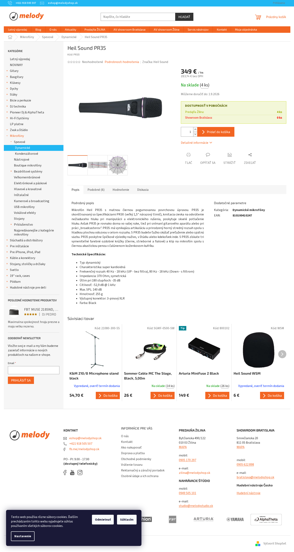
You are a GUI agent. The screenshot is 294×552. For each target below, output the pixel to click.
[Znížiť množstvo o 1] (195, 134)
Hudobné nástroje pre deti (28, 287)
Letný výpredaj (20, 59)
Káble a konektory (22, 258)
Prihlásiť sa (21, 380)
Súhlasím (127, 519)
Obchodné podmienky (136, 459)
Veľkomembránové (27, 177)
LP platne (16, 124)
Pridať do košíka (218, 132)
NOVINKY (16, 65)
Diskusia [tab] (143, 190)
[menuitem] (17, 29)
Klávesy (15, 83)
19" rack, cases (20, 276)
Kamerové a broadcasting (31, 201)
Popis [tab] (75, 190)
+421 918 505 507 (80, 443)
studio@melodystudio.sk (196, 506)
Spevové (19, 142)
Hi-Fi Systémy (19, 118)
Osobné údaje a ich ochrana (139, 476)
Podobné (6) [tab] (95, 190)
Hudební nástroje (248, 493)
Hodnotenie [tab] (121, 190)
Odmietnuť (103, 519)
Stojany (19, 218)
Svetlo (14, 270)
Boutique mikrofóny (27, 165)
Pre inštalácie (19, 246)
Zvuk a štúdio (19, 130)
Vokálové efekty (25, 213)
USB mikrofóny (24, 207)
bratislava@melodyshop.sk (255, 477)
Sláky (13, 94)
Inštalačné (21, 195)
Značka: (155, 62)
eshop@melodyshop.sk (85, 438)
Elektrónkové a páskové (30, 183)
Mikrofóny (17, 136)
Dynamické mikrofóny (249, 210)
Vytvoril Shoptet (274, 543)
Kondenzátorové (26, 153)
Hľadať (184, 17)
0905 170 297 (187, 460)
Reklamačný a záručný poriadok (142, 470)
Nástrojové (21, 159)
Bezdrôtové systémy (28, 171)
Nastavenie (22, 536)
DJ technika (18, 106)
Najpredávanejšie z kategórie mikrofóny (34, 232)
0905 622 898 (245, 464)
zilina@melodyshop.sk (194, 473)
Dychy (14, 88)
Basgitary (16, 77)
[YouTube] (73, 472)
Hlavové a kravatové (28, 189)
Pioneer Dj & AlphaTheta (27, 112)
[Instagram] (79, 472)
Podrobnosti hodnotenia (122, 62)
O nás (125, 436)
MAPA (183, 447)
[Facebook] (66, 472)
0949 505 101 (187, 493)
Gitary (14, 71)
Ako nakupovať (131, 447)
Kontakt (127, 442)
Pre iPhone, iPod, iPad (25, 252)
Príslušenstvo (23, 224)
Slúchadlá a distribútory (26, 240)
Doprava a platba (133, 453)
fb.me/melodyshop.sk (84, 449)
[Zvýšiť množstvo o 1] (195, 129)
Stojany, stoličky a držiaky (27, 264)
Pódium (15, 281)
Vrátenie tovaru (131, 464)
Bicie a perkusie (20, 100)
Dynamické (22, 148)
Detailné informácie (194, 143)
